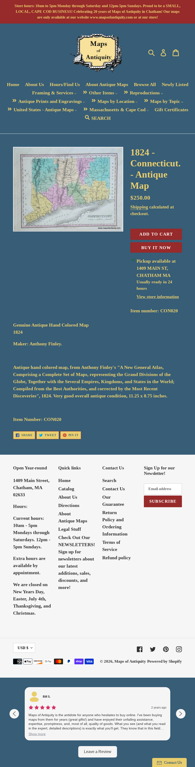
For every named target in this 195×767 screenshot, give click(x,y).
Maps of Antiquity (130, 661)
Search (109, 480)
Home (64, 480)
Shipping (139, 206)
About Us (67, 497)
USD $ (23, 648)
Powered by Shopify (164, 661)
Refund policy (116, 557)
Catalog (66, 488)
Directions (68, 505)
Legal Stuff (69, 529)
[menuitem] (13, 84)
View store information (157, 296)
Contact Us (113, 488)
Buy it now (156, 247)
